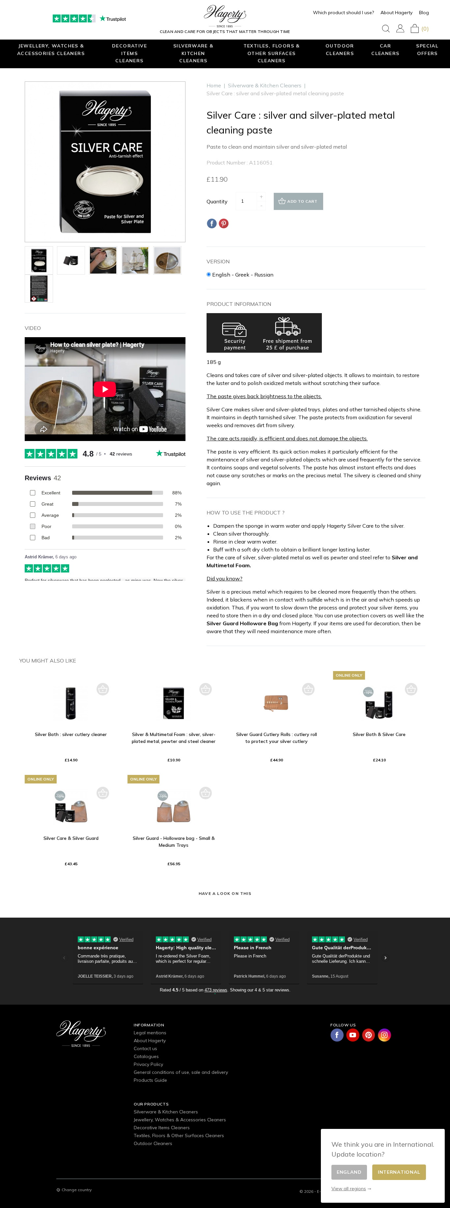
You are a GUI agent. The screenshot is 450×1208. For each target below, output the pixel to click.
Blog (424, 12)
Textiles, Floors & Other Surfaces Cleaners (271, 53)
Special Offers (427, 49)
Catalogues (146, 1056)
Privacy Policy (148, 1064)
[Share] (212, 223)
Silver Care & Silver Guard (70, 838)
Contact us (145, 1048)
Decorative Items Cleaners (129, 53)
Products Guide (150, 1080)
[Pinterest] (223, 223)
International (399, 1172)
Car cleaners (385, 49)
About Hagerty (396, 12)
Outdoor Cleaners (339, 49)
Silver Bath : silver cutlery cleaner (71, 734)
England (349, 1172)
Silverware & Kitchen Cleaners (193, 53)
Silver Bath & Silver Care (379, 734)
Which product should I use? (343, 12)
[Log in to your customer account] (400, 28)
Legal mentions (150, 1033)
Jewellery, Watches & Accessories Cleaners (51, 49)
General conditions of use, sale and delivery (181, 1072)
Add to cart (302, 201)
